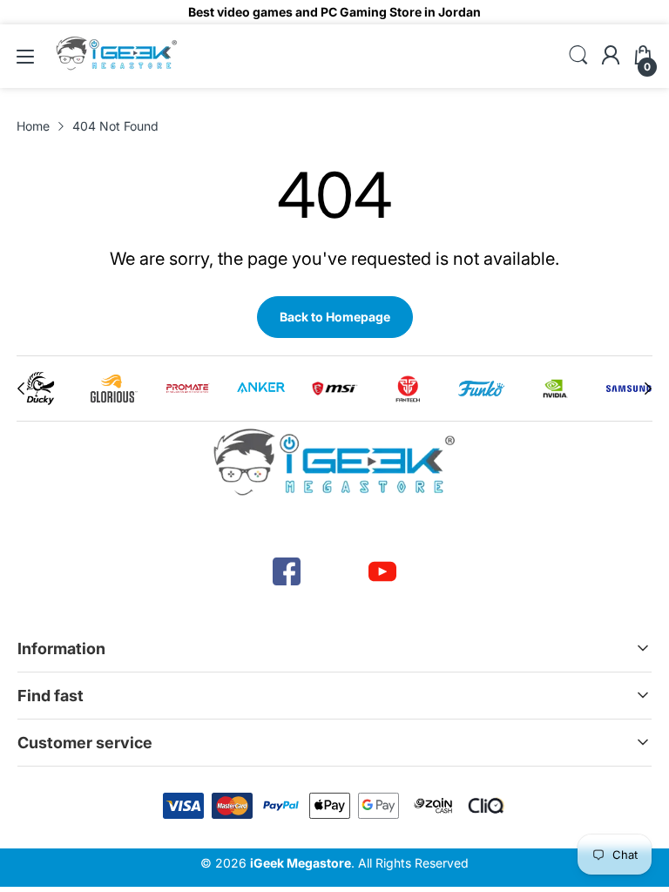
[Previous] (648, 388)
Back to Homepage (335, 316)
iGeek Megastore (300, 862)
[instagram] (334, 571)
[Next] (21, 388)
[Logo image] (40, 388)
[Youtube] (382, 571)
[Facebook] (286, 571)
